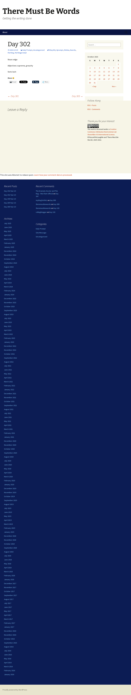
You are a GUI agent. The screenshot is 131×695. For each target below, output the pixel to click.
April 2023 (8, 330)
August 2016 (8, 647)
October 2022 (9, 354)
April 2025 (8, 235)
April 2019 (8, 520)
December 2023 (10, 298)
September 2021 (10, 405)
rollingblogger (41, 212)
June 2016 (8, 655)
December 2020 (10, 441)
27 (109, 79)
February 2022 (9, 385)
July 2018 (7, 556)
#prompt (59, 50)
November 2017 (10, 587)
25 (99, 79)
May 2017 (7, 611)
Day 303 (77, 96)
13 (109, 71)
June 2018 (8, 560)
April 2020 (8, 473)
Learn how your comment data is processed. (53, 175)
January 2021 (9, 437)
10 (95, 71)
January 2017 (9, 627)
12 (104, 71)
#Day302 (52, 50)
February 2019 (9, 528)
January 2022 (9, 389)
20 (109, 75)
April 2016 (8, 662)
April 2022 (8, 378)
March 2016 (8, 666)
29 (118, 79)
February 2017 (9, 623)
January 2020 (9, 484)
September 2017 (10, 595)
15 (118, 71)
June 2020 (8, 465)
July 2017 (7, 603)
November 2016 (10, 635)
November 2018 (10, 540)
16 (90, 75)
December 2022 (10, 346)
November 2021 (10, 397)
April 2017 (8, 615)
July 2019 (7, 508)
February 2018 (9, 575)
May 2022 (7, 374)
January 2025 (9, 247)
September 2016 (10, 643)
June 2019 (8, 512)
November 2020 (10, 445)
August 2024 (8, 267)
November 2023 (10, 302)
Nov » (114, 86)
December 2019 (10, 488)
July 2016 (7, 651)
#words (73, 50)
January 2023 (9, 342)
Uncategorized (39, 50)
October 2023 (9, 306)
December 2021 (10, 393)
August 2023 (8, 314)
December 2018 (10, 536)
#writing (11, 53)
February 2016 (9, 670)
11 (99, 71)
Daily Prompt (27, 50)
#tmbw (66, 50)
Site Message (41, 233)
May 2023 (7, 326)
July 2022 (7, 366)
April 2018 (8, 567)
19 (104, 75)
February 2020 (9, 480)
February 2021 (9, 433)
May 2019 (7, 516)
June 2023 (8, 322)
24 (95, 79)
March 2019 (8, 524)
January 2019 (9, 532)
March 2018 (8, 571)
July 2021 (7, 413)
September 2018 (10, 548)
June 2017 (8, 607)
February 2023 (9, 338)
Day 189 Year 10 (10, 203)
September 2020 (10, 453)
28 (113, 79)
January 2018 (9, 579)
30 (90, 83)
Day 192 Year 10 (10, 191)
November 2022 (10, 350)
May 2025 (7, 231)
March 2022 (8, 381)
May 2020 (7, 469)
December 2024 (10, 251)
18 (99, 75)
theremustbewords (43, 204)
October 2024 (9, 259)
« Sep (94, 86)
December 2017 (10, 583)
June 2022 (8, 370)
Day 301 (13, 96)
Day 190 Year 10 (10, 199)
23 (90, 79)
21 (113, 75)
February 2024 (9, 290)
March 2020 (8, 476)
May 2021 (7, 421)
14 (113, 71)
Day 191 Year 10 (10, 195)
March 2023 (8, 334)
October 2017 (9, 591)
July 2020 (7, 461)
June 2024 (8, 275)
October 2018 (9, 544)
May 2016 (7, 658)
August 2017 (8, 599)
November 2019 (10, 492)
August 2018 (8, 552)
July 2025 (7, 223)
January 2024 (9, 294)
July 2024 (7, 271)
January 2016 (9, 674)
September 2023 (10, 310)
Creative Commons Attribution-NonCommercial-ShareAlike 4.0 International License (102, 132)
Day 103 (56, 208)
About (5, 32)
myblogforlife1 (41, 200)
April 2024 (8, 283)
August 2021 (8, 409)
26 (104, 79)
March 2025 (8, 239)
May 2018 (7, 564)
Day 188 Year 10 (10, 207)
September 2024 (10, 263)
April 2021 (8, 425)
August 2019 (8, 504)
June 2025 (8, 227)
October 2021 (9, 401)
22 (118, 75)
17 (95, 75)
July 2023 (7, 318)
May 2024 (7, 279)
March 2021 (8, 429)
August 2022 (8, 362)
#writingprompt (21, 53)
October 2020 (9, 449)
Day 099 (53, 200)
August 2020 (8, 457)
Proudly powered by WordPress (15, 690)
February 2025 (9, 243)
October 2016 (9, 639)
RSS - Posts (92, 105)
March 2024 (8, 287)
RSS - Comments (94, 109)
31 (95, 83)
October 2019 (9, 496)
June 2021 (8, 417)
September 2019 (10, 500)
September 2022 (10, 358)
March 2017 (8, 619)
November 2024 (10, 255)
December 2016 (10, 631)
